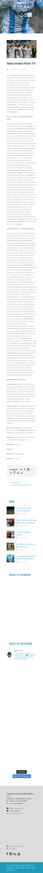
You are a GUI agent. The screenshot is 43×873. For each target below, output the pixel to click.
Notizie (24, 70)
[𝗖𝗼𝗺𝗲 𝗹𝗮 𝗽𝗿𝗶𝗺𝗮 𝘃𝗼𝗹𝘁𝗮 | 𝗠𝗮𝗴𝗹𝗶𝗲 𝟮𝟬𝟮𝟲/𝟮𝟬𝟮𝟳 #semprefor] (21, 670)
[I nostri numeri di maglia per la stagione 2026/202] (21, 688)
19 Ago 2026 (22, 562)
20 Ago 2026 (22, 550)
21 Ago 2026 (22, 514)
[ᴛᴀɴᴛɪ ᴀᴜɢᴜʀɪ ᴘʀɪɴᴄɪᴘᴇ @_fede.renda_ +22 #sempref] (21, 742)
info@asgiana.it (18, 808)
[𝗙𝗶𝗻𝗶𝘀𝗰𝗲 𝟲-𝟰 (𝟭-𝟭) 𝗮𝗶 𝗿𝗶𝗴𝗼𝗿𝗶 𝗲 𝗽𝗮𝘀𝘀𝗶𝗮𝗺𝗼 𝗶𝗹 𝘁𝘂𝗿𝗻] (21, 760)
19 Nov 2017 (13, 70)
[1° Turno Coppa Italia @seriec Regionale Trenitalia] (21, 724)
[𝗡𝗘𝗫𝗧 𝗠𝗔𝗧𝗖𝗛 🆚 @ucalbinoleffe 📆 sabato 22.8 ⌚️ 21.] (21, 706)
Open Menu (29, 15)
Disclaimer (13, 849)
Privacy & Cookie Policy (17, 846)
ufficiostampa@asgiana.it (15, 813)
